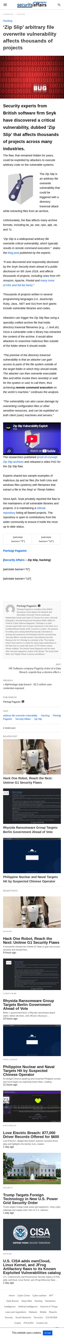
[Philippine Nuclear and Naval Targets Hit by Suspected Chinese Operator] (32, 855)
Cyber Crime (10, 993)
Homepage (8, 14)
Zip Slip (38, 719)
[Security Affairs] (32, 4)
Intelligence (10, 1059)
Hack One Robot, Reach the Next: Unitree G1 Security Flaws (31, 940)
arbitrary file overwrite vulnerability (20, 715)
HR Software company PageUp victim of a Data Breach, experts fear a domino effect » (35, 670)
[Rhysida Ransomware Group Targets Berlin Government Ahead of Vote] (32, 806)
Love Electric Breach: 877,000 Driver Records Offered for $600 (31, 1135)
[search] (59, 5)
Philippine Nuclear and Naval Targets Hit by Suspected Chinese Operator (29, 1071)
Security (8, 1188)
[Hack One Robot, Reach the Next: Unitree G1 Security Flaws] (32, 757)
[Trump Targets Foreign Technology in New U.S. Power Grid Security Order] (32, 1168)
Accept (47, 1333)
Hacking (21, 14)
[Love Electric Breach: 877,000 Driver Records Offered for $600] (32, 1106)
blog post (13, 252)
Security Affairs (23, 719)
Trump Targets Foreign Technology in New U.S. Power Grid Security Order (30, 1199)
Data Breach (9, 1125)
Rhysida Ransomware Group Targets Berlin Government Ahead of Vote (28, 1005)
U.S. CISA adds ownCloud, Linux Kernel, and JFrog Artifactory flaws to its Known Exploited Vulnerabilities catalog (32, 1267)
